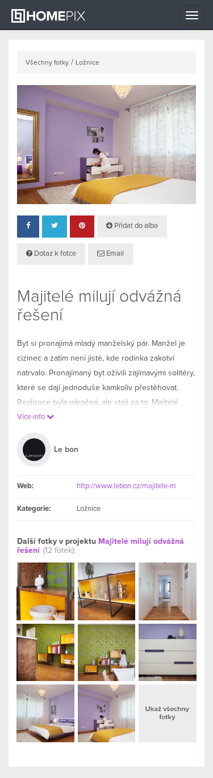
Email (114, 253)
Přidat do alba (135, 226)
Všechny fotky (47, 63)
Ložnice (87, 63)
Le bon (66, 450)
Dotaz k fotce (54, 253)
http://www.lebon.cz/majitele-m (126, 486)
